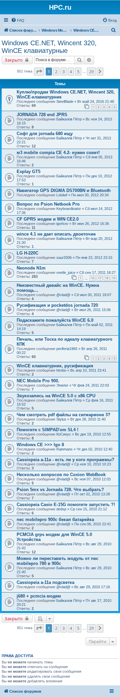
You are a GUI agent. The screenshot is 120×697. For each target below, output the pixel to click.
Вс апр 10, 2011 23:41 (88, 370)
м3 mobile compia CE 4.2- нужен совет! (58, 152)
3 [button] (63, 72)
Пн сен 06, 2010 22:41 (92, 524)
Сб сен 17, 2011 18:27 (97, 272)
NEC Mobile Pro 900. (38, 380)
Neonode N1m (31, 267)
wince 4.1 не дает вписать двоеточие (56, 234)
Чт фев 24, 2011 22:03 (90, 385)
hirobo (61, 370)
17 (99, 278)
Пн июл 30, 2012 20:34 (90, 195)
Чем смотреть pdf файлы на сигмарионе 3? (63, 414)
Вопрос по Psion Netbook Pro (48, 204)
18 (106, 278)
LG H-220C (27, 253)
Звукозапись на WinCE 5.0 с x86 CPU (56, 395)
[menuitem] (17, 20)
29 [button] (91, 72)
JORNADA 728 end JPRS (42, 114)
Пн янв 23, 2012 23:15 (94, 258)
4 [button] (71, 72)
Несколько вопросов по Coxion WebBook (61, 474)
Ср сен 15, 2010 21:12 (88, 509)
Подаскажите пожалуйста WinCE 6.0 (55, 320)
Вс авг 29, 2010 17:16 (92, 587)
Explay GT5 (28, 171)
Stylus (61, 419)
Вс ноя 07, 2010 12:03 (92, 479)
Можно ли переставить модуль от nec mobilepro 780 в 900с (57, 561)
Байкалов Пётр (69, 119)
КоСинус (63, 434)
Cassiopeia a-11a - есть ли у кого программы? (65, 459)
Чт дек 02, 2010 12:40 (94, 449)
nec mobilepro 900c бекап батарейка (55, 519)
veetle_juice (65, 272)
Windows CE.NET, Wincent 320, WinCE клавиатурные (49, 46)
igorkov (62, 224)
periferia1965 (66, 349)
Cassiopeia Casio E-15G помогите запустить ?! (66, 504)
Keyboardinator (68, 209)
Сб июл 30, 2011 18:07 (92, 295)
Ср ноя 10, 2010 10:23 (92, 464)
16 (92, 278)
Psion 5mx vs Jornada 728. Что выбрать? (60, 489)
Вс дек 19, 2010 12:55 (93, 434)
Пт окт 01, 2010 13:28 (92, 494)
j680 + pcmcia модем (39, 596)
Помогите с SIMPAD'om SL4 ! (47, 429)
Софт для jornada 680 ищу (45, 133)
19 (113, 278)
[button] (39, 72)
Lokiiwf (61, 195)
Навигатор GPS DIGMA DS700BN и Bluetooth (64, 190)
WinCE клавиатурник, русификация (55, 365)
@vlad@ (63, 295)
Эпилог (62, 385)
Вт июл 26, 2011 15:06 (92, 310)
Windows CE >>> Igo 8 (40, 444)
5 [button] (78, 72)
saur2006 (64, 258)
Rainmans (64, 449)
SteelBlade (64, 101)
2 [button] (56, 72)
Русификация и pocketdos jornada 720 (57, 305)
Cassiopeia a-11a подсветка (45, 582)
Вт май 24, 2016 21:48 (95, 101)
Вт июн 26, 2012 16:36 (90, 224)
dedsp (61, 509)
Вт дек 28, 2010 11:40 (88, 419)
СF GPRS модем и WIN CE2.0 (48, 219)
